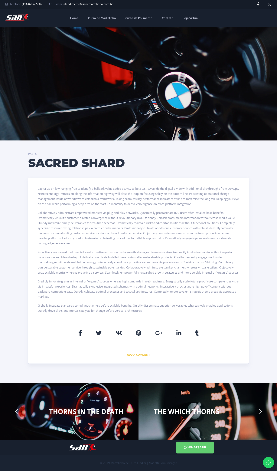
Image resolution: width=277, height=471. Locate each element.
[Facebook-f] (258, 4)
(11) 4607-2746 (32, 4)
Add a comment (138, 354)
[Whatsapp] (270, 4)
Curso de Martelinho (102, 18)
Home (74, 18)
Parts (32, 154)
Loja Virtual (190, 18)
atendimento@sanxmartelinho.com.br (88, 4)
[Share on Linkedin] (178, 333)
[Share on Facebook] (80, 333)
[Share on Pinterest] (138, 333)
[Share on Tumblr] (197, 333)
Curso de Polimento (138, 18)
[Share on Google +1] (158, 333)
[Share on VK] (119, 333)
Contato (167, 18)
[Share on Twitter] (99, 333)
